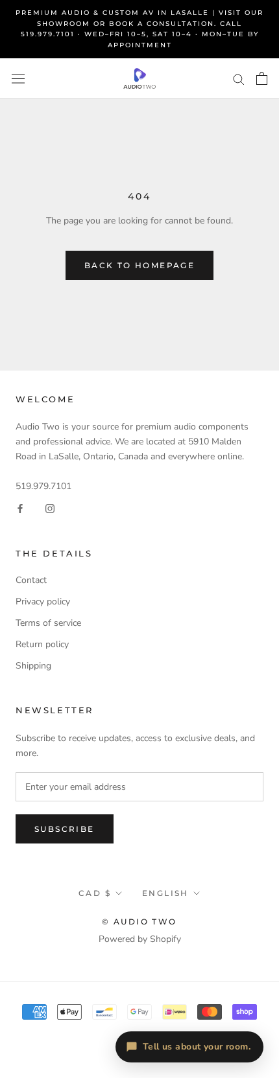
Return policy (42, 644)
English (165, 893)
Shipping (33, 665)
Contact (31, 580)
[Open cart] (261, 78)
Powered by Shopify (140, 939)
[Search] (239, 78)
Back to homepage (139, 265)
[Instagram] (50, 508)
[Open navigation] (18, 79)
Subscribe (64, 829)
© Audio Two (139, 921)
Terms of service (48, 623)
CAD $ (95, 893)
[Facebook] (20, 508)
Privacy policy (43, 601)
